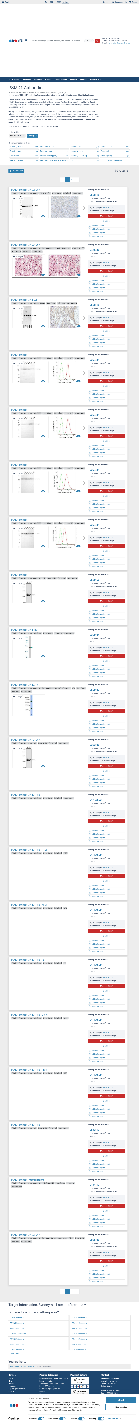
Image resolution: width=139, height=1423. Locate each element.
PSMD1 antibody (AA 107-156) (25, 685)
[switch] (62, 1418)
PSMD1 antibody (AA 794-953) (25, 740)
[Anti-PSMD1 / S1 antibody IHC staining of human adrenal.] (29, 265)
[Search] (97, 41)
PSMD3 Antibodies (79, 1350)
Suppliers (73, 79)
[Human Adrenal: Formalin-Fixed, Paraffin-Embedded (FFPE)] (65, 265)
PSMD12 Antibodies (79, 1328)
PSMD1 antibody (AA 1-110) (24, 630)
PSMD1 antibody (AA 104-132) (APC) (29, 905)
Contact (65, 2)
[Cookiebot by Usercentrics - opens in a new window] (14, 1418)
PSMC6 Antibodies (17, 1318)
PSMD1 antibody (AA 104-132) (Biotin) (29, 1014)
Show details (113, 1419)
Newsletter (12, 1384)
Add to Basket (107, 216)
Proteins (48, 79)
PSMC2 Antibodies (17, 1344)
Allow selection (121, 1407)
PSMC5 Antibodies (17, 1323)
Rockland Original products (49, 1389)
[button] (84, 208)
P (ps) (23, 1367)
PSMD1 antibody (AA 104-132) (25, 795)
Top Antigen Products (16, 1389)
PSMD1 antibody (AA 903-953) (25, 190)
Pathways (83, 79)
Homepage (14, 1367)
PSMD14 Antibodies (79, 1339)
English (7, 2)
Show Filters (18, 171)
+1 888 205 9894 (111, 1393)
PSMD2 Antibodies (79, 1344)
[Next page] (76, 179)
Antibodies (27, 79)
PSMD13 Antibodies (79, 1334)
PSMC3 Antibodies (17, 1339)
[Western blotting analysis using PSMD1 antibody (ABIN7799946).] (29, 537)
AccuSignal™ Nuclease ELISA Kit (51, 1384)
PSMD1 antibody (19, 355)
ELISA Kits (38, 79)
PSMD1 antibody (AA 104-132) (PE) (28, 960)
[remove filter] (24, 136)
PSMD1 (31, 1367)
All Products (14, 79)
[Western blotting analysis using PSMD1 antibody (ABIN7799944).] (29, 427)
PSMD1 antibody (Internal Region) (27, 1179)
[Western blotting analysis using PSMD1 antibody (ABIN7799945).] (29, 482)
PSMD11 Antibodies (79, 1323)
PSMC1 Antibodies (17, 1350)
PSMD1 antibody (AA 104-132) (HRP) (29, 1069)
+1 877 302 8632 (54, 2)
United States (108, 208)
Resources (12, 1386)
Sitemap (11, 1391)
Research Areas (96, 79)
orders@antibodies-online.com (119, 43)
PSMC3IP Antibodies (18, 1334)
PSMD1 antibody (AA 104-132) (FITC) (29, 850)
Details (107, 221)
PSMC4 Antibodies (17, 1328)
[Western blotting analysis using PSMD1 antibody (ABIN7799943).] (29, 372)
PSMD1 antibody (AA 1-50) (24, 300)
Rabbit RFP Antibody (47, 1386)
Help (10, 1381)
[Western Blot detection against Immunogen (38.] (29, 647)
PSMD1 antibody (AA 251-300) (25, 245)
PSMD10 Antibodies (79, 1318)
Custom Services (60, 79)
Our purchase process (47, 1394)
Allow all (121, 1400)
